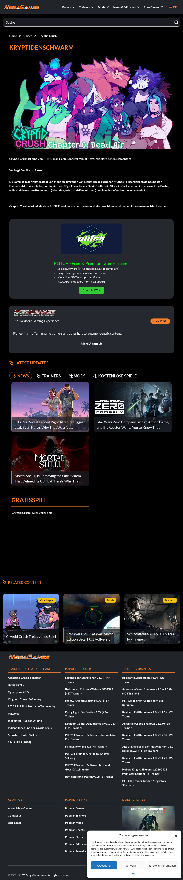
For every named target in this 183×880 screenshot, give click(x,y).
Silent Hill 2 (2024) (19, 742)
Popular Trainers (75, 815)
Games (27, 35)
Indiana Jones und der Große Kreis (30, 727)
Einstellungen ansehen (162, 865)
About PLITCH (92, 290)
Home (13, 35)
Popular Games (74, 808)
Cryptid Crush (48, 35)
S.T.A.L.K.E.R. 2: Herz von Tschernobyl (32, 706)
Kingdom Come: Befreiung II (25, 699)
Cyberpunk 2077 (18, 692)
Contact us (14, 815)
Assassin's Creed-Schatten (24, 677)
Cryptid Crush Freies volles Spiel (32, 512)
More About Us (91, 344)
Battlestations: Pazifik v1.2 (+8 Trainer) (89, 776)
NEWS (23, 376)
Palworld (13, 713)
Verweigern (132, 865)
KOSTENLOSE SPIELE (117, 376)
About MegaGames (20, 808)
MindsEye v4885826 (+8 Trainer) (86, 746)
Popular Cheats (75, 829)
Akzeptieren (104, 865)
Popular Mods (74, 822)
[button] (176, 835)
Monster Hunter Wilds (22, 735)
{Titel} (132, 873)
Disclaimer (14, 822)
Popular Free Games (78, 851)
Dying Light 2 (16, 684)
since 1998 (159, 321)
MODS (79, 376)
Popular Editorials (76, 844)
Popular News (74, 837)
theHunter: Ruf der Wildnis (25, 720)
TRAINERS (51, 376)
